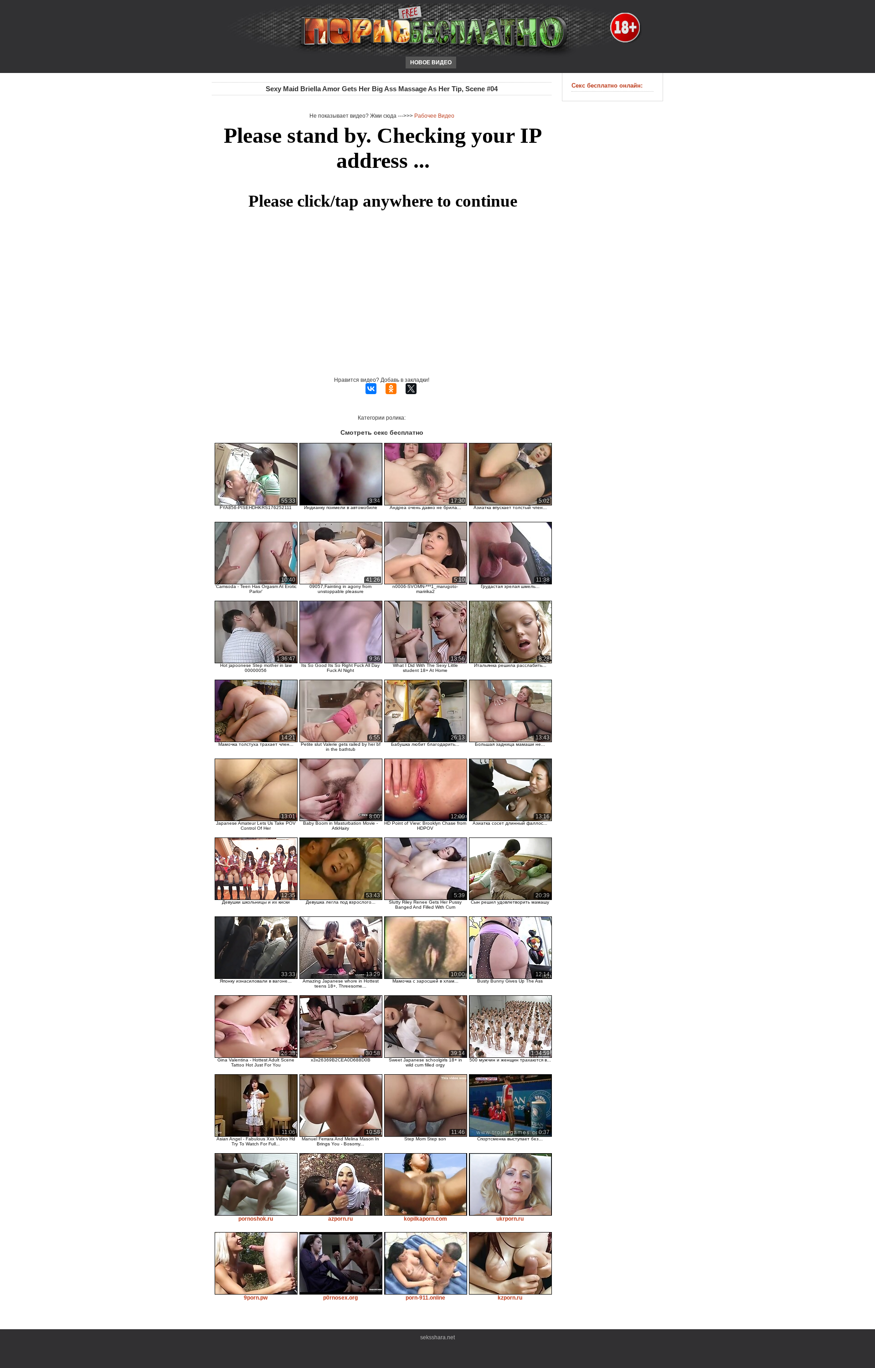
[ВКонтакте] (370, 388)
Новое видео (431, 62)
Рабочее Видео (434, 116)
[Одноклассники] (391, 388)
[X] (411, 388)
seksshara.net (437, 1337)
